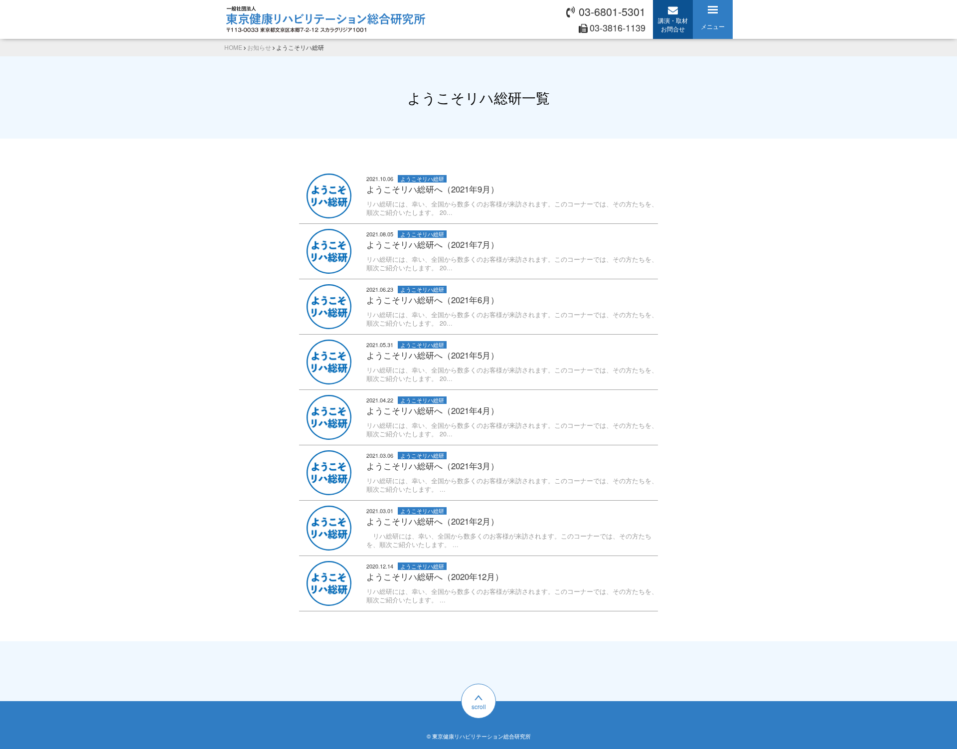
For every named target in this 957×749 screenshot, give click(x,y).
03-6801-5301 (612, 11)
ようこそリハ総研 (422, 179)
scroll (479, 706)
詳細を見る (478, 196)
